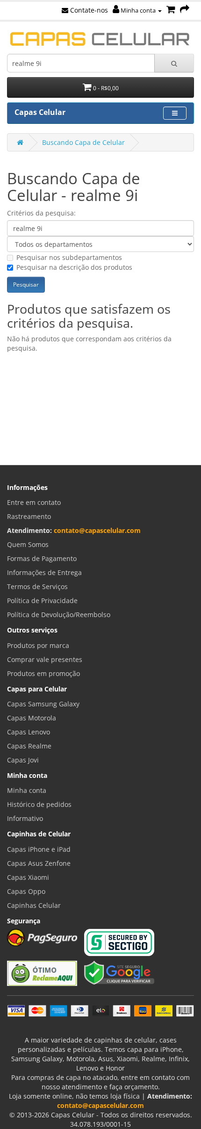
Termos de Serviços (37, 586)
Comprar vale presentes (44, 659)
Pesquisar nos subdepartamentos (69, 257)
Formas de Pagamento (42, 558)
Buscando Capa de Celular (83, 142)
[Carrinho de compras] (170, 10)
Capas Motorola (31, 717)
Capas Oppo (26, 891)
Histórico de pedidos (39, 804)
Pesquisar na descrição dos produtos (74, 267)
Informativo (25, 818)
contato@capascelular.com (97, 530)
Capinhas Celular (34, 905)
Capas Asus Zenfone (39, 863)
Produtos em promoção (43, 673)
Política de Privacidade (42, 600)
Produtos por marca (38, 645)
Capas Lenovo (28, 731)
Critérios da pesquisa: (41, 213)
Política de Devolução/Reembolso (58, 614)
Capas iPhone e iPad (39, 849)
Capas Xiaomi (28, 877)
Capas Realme (29, 745)
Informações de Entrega (44, 572)
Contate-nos (88, 10)
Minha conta (138, 10)
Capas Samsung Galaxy (43, 703)
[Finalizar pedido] (184, 10)
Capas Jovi (23, 759)
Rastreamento (29, 516)
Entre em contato (34, 502)
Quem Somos (28, 544)
